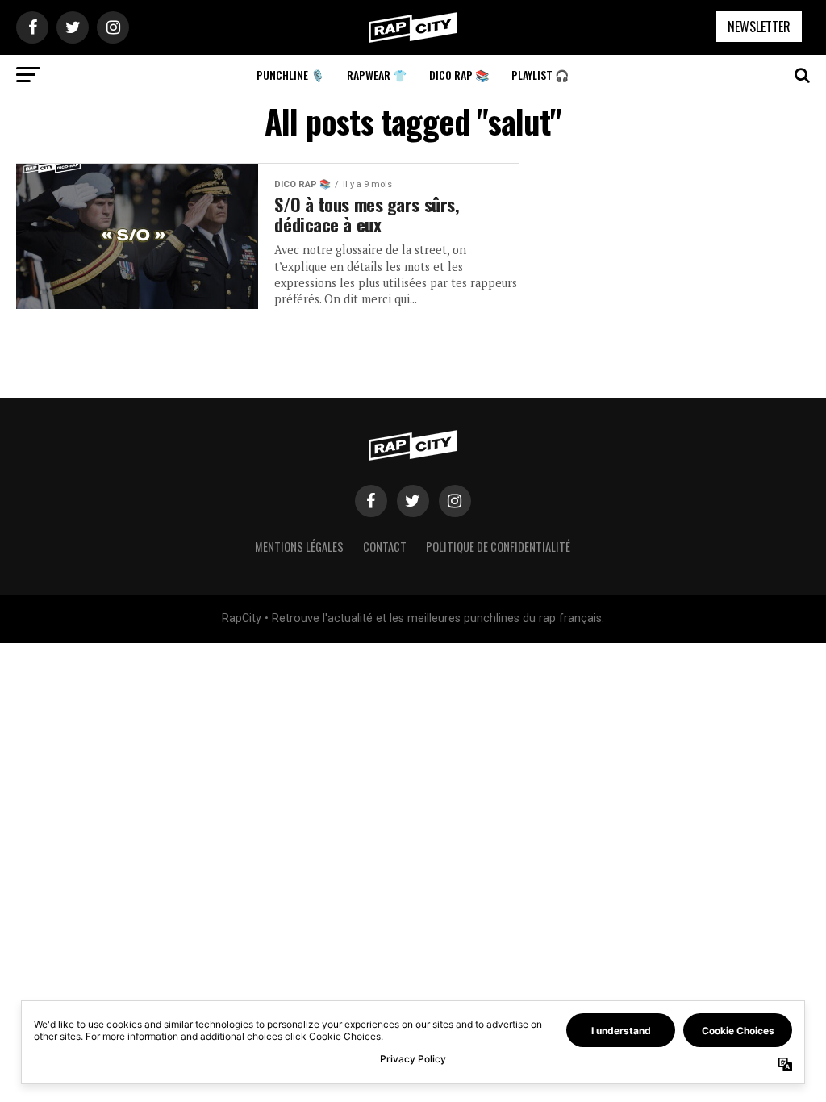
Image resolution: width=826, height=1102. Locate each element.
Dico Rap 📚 (459, 74)
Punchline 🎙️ (290, 74)
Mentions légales (299, 546)
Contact (385, 546)
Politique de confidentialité (498, 546)
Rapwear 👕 (377, 74)
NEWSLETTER (759, 26)
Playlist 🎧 (540, 74)
